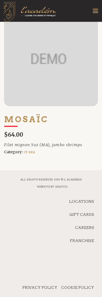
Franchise (82, 240)
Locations (81, 201)
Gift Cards (81, 214)
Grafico (61, 186)
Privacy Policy (39, 287)
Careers (84, 227)
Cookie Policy (77, 287)
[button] (95, 11)
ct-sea (29, 151)
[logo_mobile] (29, 15)
